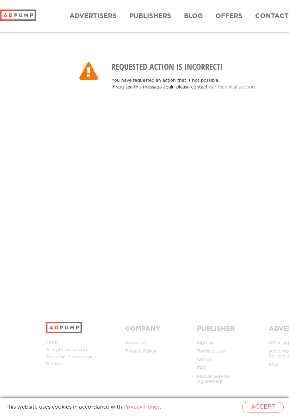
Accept (263, 407)
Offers (228, 16)
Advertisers (93, 16)
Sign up (205, 343)
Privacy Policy (140, 351)
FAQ (202, 368)
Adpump (56, 357)
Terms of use (211, 351)
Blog (193, 16)
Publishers (150, 16)
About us (135, 343)
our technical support (232, 87)
